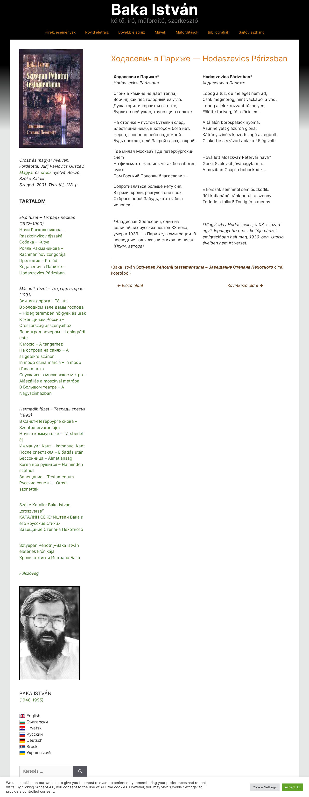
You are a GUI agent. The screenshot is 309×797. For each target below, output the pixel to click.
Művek (160, 32)
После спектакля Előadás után (51, 452)
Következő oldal (243, 285)
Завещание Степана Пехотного (51, 529)
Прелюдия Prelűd (38, 260)
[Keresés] (80, 771)
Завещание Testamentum (46, 476)
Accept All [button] (292, 787)
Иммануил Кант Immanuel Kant (52, 446)
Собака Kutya (34, 242)
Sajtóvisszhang (252, 32)
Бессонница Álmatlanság (45, 458)
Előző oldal (132, 285)
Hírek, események (60, 32)
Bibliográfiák (218, 32)
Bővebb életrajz (131, 32)
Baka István (154, 9)
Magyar (26, 172)
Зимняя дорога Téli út (43, 300)
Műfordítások (187, 32)
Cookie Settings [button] (265, 787)
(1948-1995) (31, 700)
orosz (46, 172)
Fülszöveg (29, 573)
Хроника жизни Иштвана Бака (49, 557)
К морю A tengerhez (41, 344)
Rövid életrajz (97, 32)
